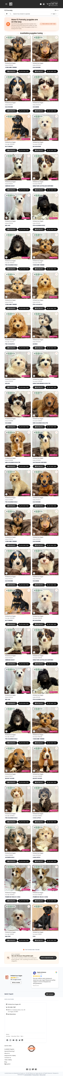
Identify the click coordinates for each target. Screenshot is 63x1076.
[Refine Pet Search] (7, 14)
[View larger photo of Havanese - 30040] (56, 77)
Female (9, 144)
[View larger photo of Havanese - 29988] (28, 393)
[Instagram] (10, 1040)
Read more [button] (36, 985)
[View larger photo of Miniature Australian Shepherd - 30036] (56, 156)
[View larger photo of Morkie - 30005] (56, 314)
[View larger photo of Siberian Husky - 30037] (28, 156)
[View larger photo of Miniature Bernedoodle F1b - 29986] (56, 353)
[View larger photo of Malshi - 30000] (28, 353)
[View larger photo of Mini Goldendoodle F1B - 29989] (28, 432)
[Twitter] (19, 1040)
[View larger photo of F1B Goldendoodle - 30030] (28, 235)
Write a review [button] (16, 982)
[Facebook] (7, 1040)
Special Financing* (9, 1051)
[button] (10, 37)
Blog (5, 1062)
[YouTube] (13, 1040)
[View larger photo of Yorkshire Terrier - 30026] (56, 235)
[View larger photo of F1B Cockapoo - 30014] (28, 314)
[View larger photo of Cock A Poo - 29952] (56, 788)
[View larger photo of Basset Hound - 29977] (28, 748)
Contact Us (7, 1057)
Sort (54, 14)
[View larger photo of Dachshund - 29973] (56, 472)
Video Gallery (8, 1060)
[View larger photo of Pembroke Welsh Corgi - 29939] (56, 867)
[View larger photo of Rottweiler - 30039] (28, 116)
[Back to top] (57, 994)
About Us (7, 1053)
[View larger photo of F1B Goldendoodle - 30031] (56, 195)
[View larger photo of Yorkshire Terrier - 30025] (28, 274)
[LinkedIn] (22, 1040)
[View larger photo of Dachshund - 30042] (56, 37)
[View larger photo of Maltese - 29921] (28, 906)
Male (9, 65)
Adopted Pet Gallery (10, 1055)
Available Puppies (9, 1049)
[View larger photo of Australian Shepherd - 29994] (56, 432)
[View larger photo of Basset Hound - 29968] (56, 748)
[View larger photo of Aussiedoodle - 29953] (28, 827)
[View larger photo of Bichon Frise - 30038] (56, 116)
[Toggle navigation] (6, 4)
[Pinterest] (16, 1040)
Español (8, 1064)
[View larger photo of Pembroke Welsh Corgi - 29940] (28, 867)
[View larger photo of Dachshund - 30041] (28, 77)
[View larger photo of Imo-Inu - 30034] (28, 195)
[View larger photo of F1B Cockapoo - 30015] (56, 274)
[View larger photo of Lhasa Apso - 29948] (56, 827)
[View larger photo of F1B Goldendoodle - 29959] (28, 788)
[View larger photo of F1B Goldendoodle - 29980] (28, 472)
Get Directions (11, 1014)
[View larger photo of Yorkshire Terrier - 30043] (28, 37)
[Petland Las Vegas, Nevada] (10, 4)
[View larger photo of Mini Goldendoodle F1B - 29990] (56, 393)
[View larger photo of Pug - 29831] (56, 906)
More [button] (57, 10)
